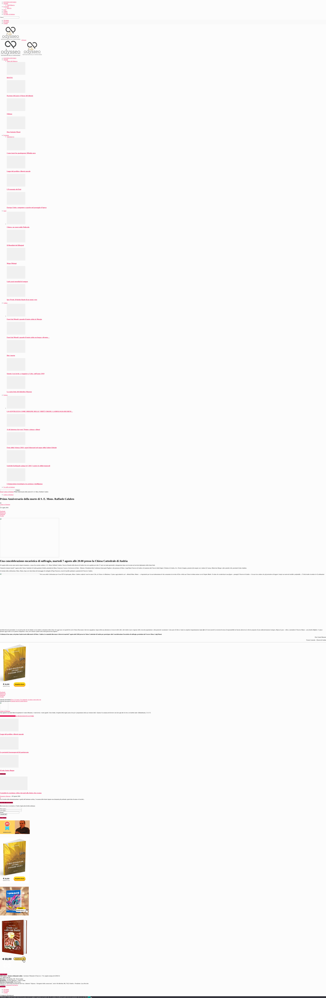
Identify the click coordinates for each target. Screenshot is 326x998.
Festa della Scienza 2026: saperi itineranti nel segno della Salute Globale (32, 447)
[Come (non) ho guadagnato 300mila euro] (16, 150)
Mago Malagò (12, 263)
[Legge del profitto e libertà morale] (16, 168)
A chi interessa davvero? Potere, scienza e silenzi (23, 429)
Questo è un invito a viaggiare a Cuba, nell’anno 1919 (25, 374)
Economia (6, 6)
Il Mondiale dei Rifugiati (15, 245)
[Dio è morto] (16, 352)
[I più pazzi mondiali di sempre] (16, 278)
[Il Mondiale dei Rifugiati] (16, 242)
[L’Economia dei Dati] (16, 186)
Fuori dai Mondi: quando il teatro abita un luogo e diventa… (28, 337)
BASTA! (10, 78)
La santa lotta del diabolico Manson (19, 392)
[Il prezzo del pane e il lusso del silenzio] (16, 92)
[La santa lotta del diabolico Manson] (16, 388)
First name (3, 809)
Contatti (5, 23)
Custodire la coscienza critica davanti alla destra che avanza (21, 793)
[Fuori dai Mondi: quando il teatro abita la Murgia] (16, 316)
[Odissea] (16, 110)
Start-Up (9, 8)
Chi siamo (6, 20)
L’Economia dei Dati (14, 189)
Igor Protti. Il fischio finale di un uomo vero (22, 300)
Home (1, 492)
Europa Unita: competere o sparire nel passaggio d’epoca (27, 207)
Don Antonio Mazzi (13, 132)
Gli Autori (6, 22)
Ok (89, 997)
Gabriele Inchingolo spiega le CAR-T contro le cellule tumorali (28, 466)
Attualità (5, 3)
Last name (3, 810)
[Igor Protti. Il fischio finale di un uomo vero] (16, 296)
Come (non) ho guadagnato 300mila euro (21, 153)
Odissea (9, 114)
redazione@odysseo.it (12, 985)
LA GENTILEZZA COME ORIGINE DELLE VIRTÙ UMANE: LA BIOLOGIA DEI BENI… (40, 411)
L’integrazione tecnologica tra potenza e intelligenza (25, 484)
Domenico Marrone (5, 796)
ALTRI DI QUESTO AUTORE (25, 716)
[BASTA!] (16, 74)
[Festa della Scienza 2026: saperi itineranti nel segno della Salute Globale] (16, 444)
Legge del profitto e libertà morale (18, 171)
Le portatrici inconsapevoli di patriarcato (14, 752)
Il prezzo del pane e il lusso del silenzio (20, 96)
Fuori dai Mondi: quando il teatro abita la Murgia (24, 319)
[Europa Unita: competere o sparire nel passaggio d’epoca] (16, 204)
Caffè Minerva (11, 5)
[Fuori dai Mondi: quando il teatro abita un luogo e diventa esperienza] (16, 334)
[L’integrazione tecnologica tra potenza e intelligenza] (16, 480)
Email (1, 812)
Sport (4, 9)
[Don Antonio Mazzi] (16, 128)
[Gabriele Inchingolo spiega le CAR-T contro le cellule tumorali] (16, 462)
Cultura (5, 11)
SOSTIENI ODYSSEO (9, 2)
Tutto (8, 61)
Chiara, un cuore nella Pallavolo (18, 227)
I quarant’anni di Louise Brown (18, 701)
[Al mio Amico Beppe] (9, 767)
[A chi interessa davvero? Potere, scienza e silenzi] (16, 426)
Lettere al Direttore (9, 492)
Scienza (5, 12)
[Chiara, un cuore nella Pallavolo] (16, 224)
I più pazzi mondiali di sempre (17, 281)
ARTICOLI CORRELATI (8, 716)
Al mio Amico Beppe (7, 770)
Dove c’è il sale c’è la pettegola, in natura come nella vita (26, 699)
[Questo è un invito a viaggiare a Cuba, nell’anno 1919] (16, 370)
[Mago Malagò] (16, 260)
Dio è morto (11, 355)
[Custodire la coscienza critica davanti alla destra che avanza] (14, 789)
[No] (91, 997)
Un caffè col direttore (9, 14)
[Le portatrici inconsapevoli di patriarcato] (9, 749)
